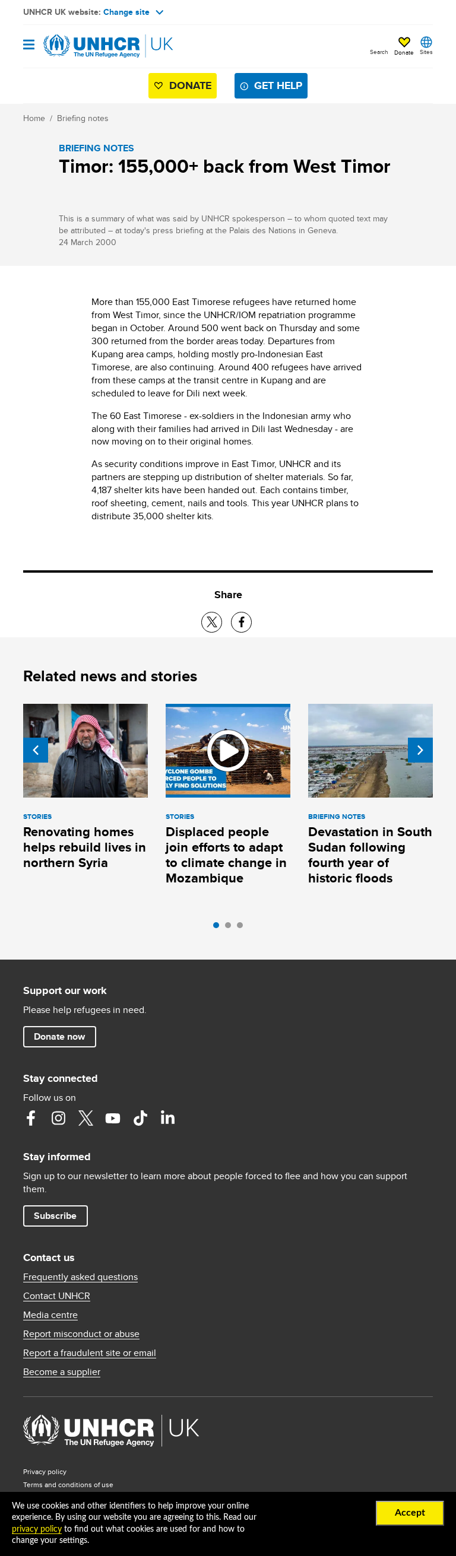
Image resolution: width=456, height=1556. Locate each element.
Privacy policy (44, 1471)
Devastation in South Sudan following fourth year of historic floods (370, 855)
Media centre (50, 1315)
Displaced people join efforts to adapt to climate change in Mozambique (226, 855)
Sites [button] (426, 51)
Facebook (31, 1118)
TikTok (140, 1118)
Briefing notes (83, 118)
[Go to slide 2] (231, 928)
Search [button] (379, 51)
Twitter (85, 1118)
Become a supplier (61, 1372)
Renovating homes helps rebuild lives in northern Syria (84, 847)
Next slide (420, 750)
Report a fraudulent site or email (89, 1353)
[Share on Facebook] (241, 622)
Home (34, 118)
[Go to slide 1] (219, 928)
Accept (410, 1512)
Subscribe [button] (55, 1215)
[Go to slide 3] (243, 928)
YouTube (113, 1118)
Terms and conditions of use (68, 1484)
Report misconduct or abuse (81, 1334)
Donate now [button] (59, 1036)
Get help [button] (278, 85)
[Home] (83, 46)
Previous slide (35, 750)
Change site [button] (126, 12)
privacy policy (37, 1529)
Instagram (58, 1118)
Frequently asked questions (80, 1277)
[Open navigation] (28, 45)
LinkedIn (167, 1118)
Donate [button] (404, 52)
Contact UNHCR (56, 1296)
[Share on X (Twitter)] (211, 622)
